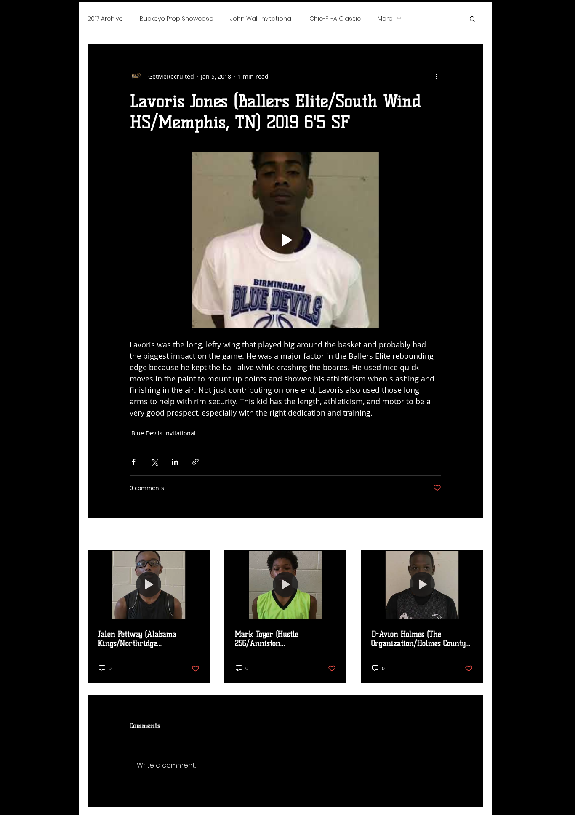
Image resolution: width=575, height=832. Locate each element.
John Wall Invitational (261, 18)
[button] (473, 18)
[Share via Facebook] (134, 462)
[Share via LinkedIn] (175, 462)
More (385, 18)
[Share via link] (196, 462)
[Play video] (285, 240)
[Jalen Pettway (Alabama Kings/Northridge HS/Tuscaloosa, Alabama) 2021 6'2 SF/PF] (149, 585)
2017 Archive (105, 18)
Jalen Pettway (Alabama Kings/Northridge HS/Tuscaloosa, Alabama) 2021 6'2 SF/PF (147, 638)
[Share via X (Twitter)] (154, 462)
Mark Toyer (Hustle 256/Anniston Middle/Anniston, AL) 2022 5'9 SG (280, 638)
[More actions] (436, 76)
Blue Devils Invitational (163, 433)
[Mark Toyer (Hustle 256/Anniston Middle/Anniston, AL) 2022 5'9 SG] (285, 585)
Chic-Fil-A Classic (335, 18)
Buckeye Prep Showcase (176, 18)
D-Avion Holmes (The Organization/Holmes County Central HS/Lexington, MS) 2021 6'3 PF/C (418, 638)
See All (473, 535)
